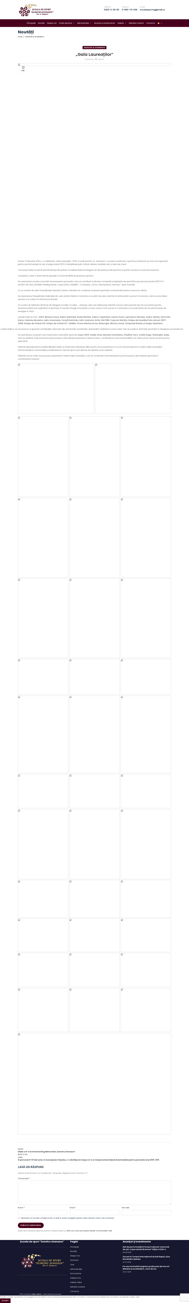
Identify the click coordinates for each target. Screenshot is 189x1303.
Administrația (83, 23)
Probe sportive (65, 23)
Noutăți (41, 23)
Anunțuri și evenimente (104, 23)
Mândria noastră (136, 23)
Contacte (150, 23)
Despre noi (52, 23)
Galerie (121, 23)
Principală (31, 23)
